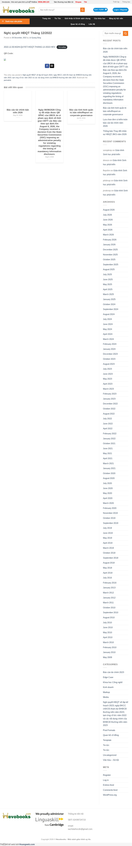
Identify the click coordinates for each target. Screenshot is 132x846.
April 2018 (107, 573)
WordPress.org (110, 795)
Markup (106, 692)
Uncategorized (109, 755)
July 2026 (107, 215)
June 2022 (108, 424)
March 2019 (108, 548)
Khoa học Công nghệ (112, 682)
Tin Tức (58, 18)
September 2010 (110, 612)
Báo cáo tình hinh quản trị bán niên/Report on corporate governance (114, 111)
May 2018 (107, 568)
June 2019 (108, 533)
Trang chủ (46, 18)
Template (107, 740)
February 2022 (109, 433)
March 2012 (108, 593)
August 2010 (109, 617)
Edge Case (108, 677)
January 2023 (109, 399)
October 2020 (109, 473)
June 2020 (108, 488)
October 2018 (109, 553)
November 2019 (110, 513)
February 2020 (109, 508)
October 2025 (109, 259)
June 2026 (108, 220)
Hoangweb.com (27, 844)
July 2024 (107, 319)
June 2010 (108, 627)
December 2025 (110, 250)
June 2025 (108, 279)
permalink (7, 80)
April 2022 (107, 428)
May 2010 (107, 632)
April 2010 (107, 637)
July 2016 (107, 578)
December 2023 (110, 354)
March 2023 (108, 389)
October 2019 (109, 518)
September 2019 (110, 523)
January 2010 (109, 652)
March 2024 (108, 339)
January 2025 (109, 299)
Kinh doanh (108, 687)
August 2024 (109, 314)
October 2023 (109, 359)
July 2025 (107, 274)
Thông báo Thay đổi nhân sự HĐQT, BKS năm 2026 (115, 133)
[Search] (82, 10)
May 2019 (107, 538)
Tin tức (106, 745)
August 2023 (109, 364)
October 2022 (109, 409)
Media (106, 697)
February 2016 (109, 583)
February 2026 (109, 240)
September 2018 (110, 558)
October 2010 (109, 608)
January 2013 (109, 588)
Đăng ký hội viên (116, 18)
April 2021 (107, 458)
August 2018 (109, 563)
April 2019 (107, 543)
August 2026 (109, 210)
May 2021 (107, 453)
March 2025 (108, 294)
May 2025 (107, 284)
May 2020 (107, 493)
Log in (106, 780)
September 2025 (110, 264)
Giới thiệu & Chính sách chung (77, 18)
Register (107, 775)
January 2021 (109, 468)
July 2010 (107, 622)
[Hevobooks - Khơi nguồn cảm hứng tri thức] (18, 10)
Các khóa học (99, 18)
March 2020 (108, 503)
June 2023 (108, 374)
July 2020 (107, 483)
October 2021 (109, 443)
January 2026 (109, 244)
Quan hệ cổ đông (78, 24)
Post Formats (109, 730)
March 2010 (108, 642)
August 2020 (109, 478)
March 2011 (108, 602)
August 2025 (109, 269)
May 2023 (107, 379)
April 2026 (107, 230)
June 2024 (108, 324)
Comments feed (110, 790)
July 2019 (107, 528)
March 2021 (108, 463)
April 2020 (107, 498)
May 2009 (107, 657)
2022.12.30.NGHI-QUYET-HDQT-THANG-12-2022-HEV (29, 47)
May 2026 (107, 225)
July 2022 (107, 419)
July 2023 (107, 369)
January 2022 (109, 438)
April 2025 (107, 289)
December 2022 (110, 404)
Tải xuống (62, 47)
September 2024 (110, 309)
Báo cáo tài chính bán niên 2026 (115, 50)
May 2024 (107, 329)
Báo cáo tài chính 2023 (113, 672)
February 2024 (109, 344)
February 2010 (109, 647)
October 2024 (109, 304)
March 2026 (108, 235)
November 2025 (110, 255)
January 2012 (109, 598)
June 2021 (108, 448)
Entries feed (108, 785)
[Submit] (125, 33)
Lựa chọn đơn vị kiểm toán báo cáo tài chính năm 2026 (115, 122)
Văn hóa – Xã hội (111, 760)
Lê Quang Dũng (35, 38)
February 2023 (109, 394)
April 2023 (107, 384)
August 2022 (109, 414)
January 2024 (109, 349)
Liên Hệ (92, 24)
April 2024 (107, 334)
